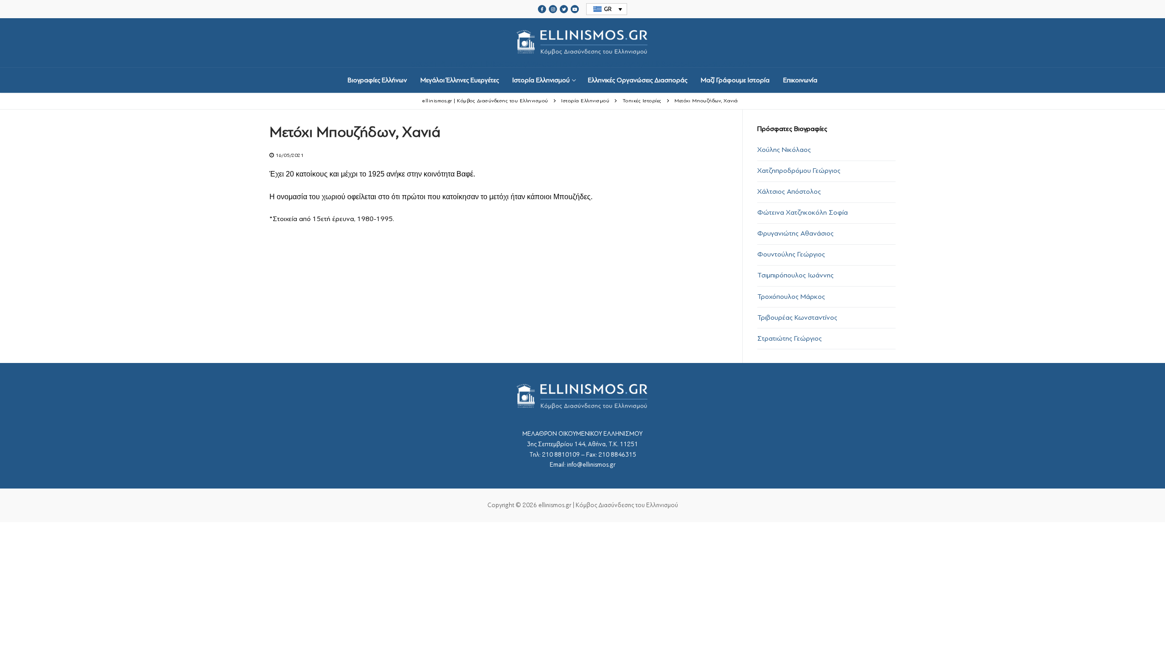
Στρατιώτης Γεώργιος (789, 338)
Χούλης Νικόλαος (784, 150)
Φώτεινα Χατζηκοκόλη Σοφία (802, 212)
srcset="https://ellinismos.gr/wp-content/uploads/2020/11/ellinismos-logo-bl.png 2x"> (582, 63)
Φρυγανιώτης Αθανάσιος (795, 233)
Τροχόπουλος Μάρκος (791, 296)
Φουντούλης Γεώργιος (791, 254)
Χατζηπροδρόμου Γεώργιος (799, 170)
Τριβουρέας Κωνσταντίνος (797, 317)
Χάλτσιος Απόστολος (789, 191)
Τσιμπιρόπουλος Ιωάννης (795, 275)
